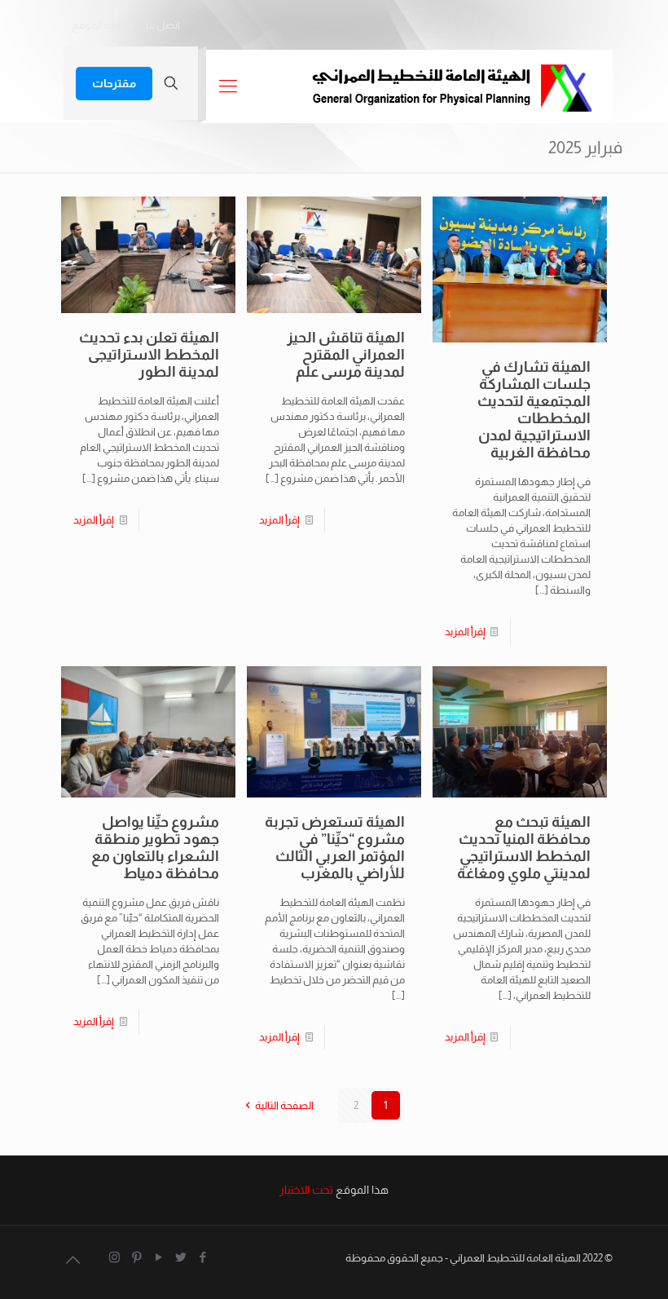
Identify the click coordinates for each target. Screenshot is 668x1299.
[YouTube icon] (158, 1257)
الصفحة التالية (284, 1105)
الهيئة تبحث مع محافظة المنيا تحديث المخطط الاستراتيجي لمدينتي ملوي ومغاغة (524, 847)
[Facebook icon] (202, 1257)
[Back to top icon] (72, 1260)
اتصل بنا (163, 25)
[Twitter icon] (180, 1257)
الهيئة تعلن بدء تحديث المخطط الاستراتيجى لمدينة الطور (149, 354)
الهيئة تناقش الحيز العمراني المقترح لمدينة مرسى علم (346, 354)
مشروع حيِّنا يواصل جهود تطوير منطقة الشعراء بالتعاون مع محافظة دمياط (155, 847)
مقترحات (114, 83)
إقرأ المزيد (465, 631)
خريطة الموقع (103, 25)
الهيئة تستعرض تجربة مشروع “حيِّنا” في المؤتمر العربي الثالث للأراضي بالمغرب (335, 847)
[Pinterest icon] (136, 1257)
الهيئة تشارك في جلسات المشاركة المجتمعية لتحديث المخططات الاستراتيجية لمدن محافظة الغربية (534, 410)
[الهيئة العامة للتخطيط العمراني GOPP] (451, 86)
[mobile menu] (228, 86)
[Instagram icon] (114, 1257)
